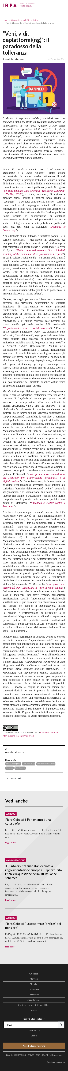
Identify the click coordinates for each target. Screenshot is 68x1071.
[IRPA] (19, 4)
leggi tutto (10, 842)
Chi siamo (33, 974)
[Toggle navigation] (62, 6)
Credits (34, 1035)
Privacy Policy (34, 1030)
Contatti (33, 1010)
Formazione (34, 989)
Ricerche (33, 984)
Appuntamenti (34, 1000)
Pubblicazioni (33, 994)
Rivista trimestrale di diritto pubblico (33, 1005)
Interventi (33, 979)
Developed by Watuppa (56, 1062)
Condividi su (13, 778)
